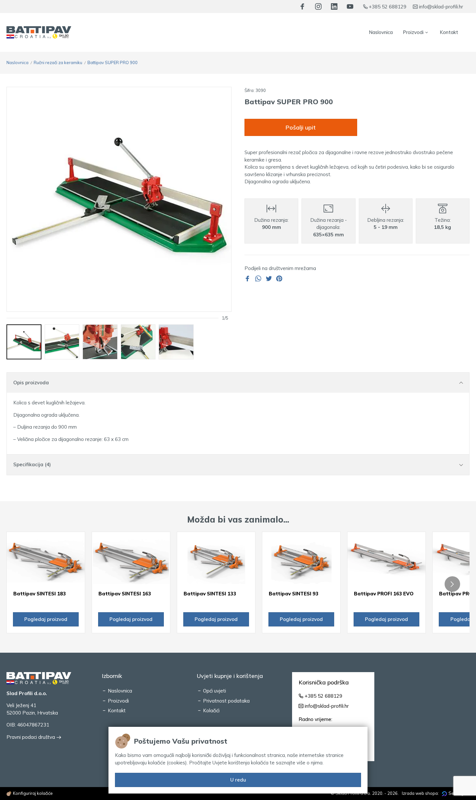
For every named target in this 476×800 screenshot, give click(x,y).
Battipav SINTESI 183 (39, 594)
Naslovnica (17, 62)
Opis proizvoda (31, 382)
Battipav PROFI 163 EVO (384, 594)
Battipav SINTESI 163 (124, 594)
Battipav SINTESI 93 (293, 594)
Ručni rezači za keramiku (58, 62)
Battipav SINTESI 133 (210, 594)
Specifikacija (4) (32, 464)
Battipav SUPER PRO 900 (112, 62)
